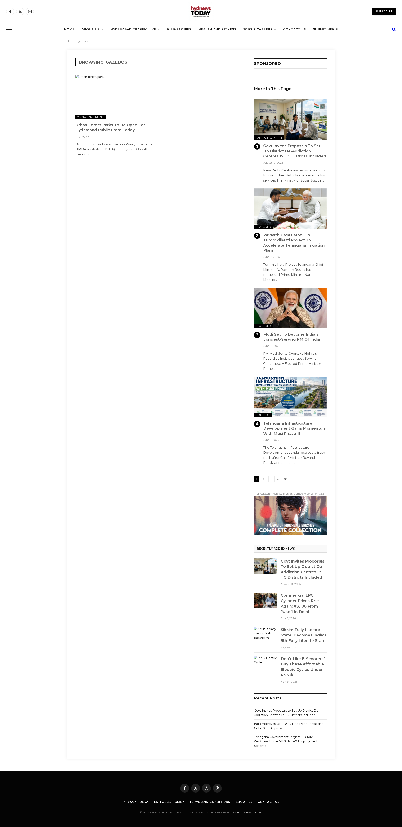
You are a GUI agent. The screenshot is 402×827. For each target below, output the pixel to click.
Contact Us (268, 801)
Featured (263, 227)
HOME (69, 29)
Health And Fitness (217, 29)
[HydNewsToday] (201, 11)
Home (70, 41)
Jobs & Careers (257, 29)
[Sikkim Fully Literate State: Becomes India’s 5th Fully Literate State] (265, 635)
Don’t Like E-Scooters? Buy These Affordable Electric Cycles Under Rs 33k (303, 667)
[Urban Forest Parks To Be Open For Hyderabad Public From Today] (114, 97)
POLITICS (263, 415)
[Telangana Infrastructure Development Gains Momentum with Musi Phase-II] (290, 397)
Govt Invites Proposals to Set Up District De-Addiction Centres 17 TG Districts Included (294, 151)
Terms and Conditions (209, 801)
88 (286, 479)
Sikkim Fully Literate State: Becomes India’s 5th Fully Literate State (303, 635)
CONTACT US (294, 29)
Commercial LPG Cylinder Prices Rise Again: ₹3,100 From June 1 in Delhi (300, 603)
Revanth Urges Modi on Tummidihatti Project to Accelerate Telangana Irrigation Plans (294, 243)
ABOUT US (91, 29)
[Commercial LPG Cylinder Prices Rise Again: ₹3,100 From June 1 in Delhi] (265, 600)
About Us (244, 801)
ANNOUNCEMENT (90, 117)
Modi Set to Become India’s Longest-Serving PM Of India (291, 337)
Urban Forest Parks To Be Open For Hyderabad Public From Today (110, 127)
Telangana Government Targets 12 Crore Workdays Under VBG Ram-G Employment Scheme (285, 741)
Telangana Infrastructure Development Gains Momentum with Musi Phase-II (294, 428)
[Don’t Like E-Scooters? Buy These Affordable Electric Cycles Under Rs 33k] (265, 664)
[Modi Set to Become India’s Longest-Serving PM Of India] (290, 308)
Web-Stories (179, 29)
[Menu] (9, 29)
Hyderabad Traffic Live (133, 29)
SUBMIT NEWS (325, 29)
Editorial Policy (169, 801)
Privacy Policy (136, 801)
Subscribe (384, 11)
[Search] (393, 29)
